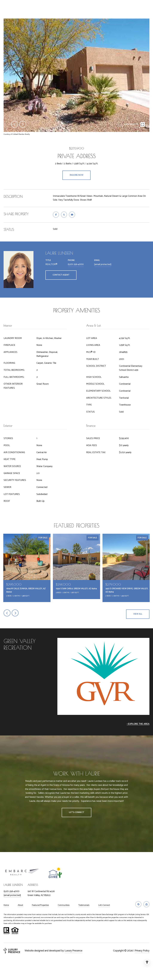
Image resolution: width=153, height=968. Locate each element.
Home (6, 905)
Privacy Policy (142, 950)
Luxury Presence (73, 950)
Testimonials (83, 905)
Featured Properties (40, 905)
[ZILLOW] (146, 904)
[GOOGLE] (138, 904)
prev (14, 124)
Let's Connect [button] (76, 812)
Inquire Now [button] (76, 175)
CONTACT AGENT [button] (61, 275)
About (20, 905)
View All (137, 614)
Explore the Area (138, 724)
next (22, 124)
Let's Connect (104, 905)
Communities (63, 905)
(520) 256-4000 (76, 264)
